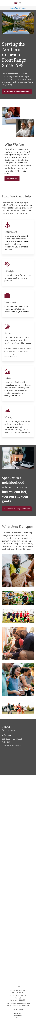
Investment (18, 1016)
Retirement (18, 1013)
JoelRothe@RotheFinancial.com (18, 1005)
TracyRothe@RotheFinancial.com (18, 1004)
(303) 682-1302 (20, 990)
